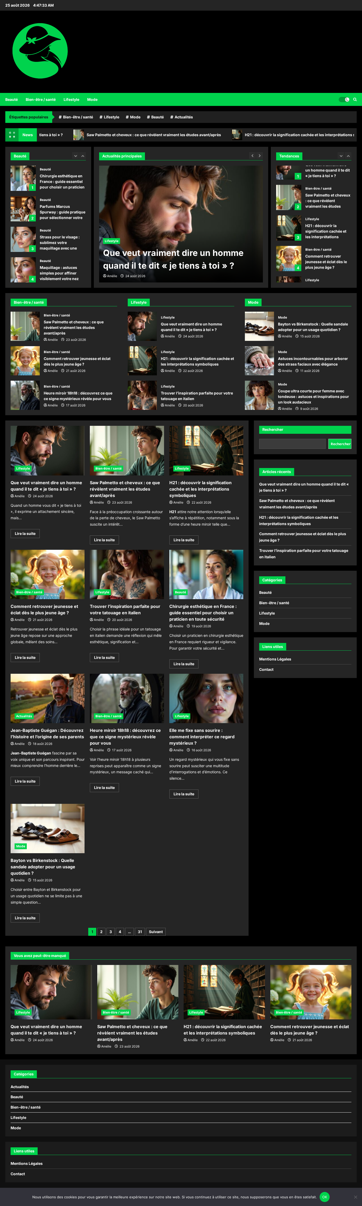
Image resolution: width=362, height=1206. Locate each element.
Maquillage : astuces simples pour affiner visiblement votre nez (23, 269)
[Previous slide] (75, 155)
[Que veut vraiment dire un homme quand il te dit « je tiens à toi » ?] (48, 450)
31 (140, 931)
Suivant (156, 931)
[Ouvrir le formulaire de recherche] (355, 99)
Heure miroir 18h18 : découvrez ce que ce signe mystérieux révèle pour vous (25, 395)
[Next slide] (82, 155)
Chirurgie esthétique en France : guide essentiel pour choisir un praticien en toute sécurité (23, 178)
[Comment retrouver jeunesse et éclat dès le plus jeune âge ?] (48, 574)
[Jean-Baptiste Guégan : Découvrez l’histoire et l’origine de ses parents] (48, 698)
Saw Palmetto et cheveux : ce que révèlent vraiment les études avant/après (111, 134)
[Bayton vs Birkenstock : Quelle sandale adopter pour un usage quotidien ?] (48, 828)
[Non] (355, 1197)
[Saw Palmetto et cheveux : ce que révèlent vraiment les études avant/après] (127, 450)
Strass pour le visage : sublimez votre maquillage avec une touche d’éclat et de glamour (23, 239)
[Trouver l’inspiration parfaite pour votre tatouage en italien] (127, 574)
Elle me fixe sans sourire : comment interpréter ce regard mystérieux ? (202, 737)
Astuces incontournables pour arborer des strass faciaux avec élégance (259, 360)
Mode (92, 99)
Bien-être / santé (41, 99)
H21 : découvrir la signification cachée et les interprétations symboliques (268, 134)
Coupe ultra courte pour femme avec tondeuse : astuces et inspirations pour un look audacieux (259, 395)
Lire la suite (27, 534)
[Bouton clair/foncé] (344, 99)
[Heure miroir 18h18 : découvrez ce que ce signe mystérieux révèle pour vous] (127, 698)
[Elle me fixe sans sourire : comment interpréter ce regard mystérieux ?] (206, 698)
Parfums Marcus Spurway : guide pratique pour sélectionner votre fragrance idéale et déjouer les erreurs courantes (23, 208)
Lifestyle (71, 99)
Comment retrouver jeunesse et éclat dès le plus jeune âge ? (288, 239)
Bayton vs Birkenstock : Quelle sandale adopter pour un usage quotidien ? (259, 326)
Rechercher (272, 429)
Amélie (112, 276)
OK (324, 1197)
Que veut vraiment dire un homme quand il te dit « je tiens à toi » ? (142, 326)
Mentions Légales (275, 659)
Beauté (11, 99)
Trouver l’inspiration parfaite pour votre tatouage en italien (288, 269)
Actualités (184, 117)
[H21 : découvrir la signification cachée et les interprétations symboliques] (206, 450)
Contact (266, 669)
